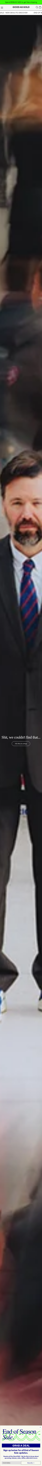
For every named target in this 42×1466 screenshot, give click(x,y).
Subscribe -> (30, 1463)
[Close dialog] (40, 1427)
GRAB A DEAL (21, 1445)
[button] (37, 7)
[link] (21, 1435)
